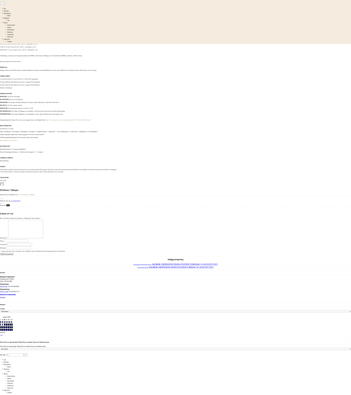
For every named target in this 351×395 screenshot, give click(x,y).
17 (4, 327)
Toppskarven (10, 34)
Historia (6, 22)
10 (4, 325)
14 (12, 325)
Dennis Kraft (3, 286)
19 (8, 327)
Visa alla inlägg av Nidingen (27, 194)
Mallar (9, 15)
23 (3, 330)
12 (8, 325)
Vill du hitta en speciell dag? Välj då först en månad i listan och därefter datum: (23, 346)
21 (12, 327)
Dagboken (6, 11)
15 (1, 327)
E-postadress (3, 244)
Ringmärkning (7, 13)
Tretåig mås (10, 36)
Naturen (9, 27)
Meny (2, 3)
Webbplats (3, 248)
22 (1, 330)
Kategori (2, 309)
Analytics (2, 297)
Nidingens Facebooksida (8, 294)
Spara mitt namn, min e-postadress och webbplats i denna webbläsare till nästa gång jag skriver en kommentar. (33, 251)
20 (10, 327)
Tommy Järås (4, 291)
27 (10, 330)
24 (4, 330)
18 (6, 327)
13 (10, 325)
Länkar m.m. (7, 39)
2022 (8, 205)
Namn (1, 241)
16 (3, 327)
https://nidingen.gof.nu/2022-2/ (9, 140)
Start (5, 8)
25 (6, 330)
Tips (8, 20)
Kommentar (4, 238)
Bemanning (6, 18)
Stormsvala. (10, 32)
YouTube (9, 41)
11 (6, 325)
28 (12, 330)
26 (8, 330)
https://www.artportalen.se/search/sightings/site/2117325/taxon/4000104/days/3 (68, 120)
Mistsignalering (11, 25)
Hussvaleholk (10, 29)
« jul (1, 335)
